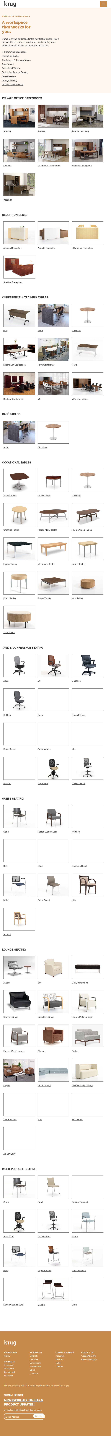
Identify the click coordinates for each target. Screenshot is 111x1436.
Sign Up (38, 1416)
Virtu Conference (80, 398)
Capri (40, 1202)
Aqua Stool (43, 783)
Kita (74, 900)
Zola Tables (9, 632)
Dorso (40, 715)
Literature (34, 1359)
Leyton (6, 1085)
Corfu (6, 831)
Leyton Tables (10, 564)
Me (73, 749)
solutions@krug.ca (89, 1359)
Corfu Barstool (79, 1270)
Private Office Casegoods (14, 51)
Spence (7, 934)
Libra (74, 1304)
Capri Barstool (44, 1270)
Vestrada (7, 199)
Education (8, 1375)
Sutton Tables (44, 598)
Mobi (5, 900)
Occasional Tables (11, 68)
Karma (75, 1236)
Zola (40, 1119)
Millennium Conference (14, 364)
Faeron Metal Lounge (82, 1016)
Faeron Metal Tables (47, 529)
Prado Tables (9, 598)
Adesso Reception (12, 247)
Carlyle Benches (80, 982)
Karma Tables (78, 564)
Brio (40, 982)
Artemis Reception (46, 247)
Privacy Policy (45, 1386)
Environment (35, 1366)
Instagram (60, 1355)
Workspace (9, 1368)
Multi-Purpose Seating (12, 84)
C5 (39, 680)
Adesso (7, 131)
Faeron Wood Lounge (13, 1051)
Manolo (41, 1304)
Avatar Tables (10, 495)
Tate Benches (10, 1119)
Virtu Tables (77, 598)
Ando (40, 330)
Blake (40, 865)
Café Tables (8, 64)
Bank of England (80, 1202)
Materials (34, 1355)
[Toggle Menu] (103, 4)
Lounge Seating (9, 80)
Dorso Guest (44, 900)
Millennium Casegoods (49, 165)
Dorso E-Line (78, 715)
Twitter (58, 1362)
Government (9, 1371)
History (7, 1355)
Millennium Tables (46, 564)
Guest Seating (9, 76)
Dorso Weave (44, 749)
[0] (95, 4)
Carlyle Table (44, 495)
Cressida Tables (11, 529)
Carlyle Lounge (10, 1016)
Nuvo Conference (46, 364)
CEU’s (32, 1369)
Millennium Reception (82, 247)
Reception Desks (10, 55)
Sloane (41, 1051)
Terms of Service (59, 1386)
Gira (5, 330)
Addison (76, 831)
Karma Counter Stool (13, 1304)
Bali (5, 865)
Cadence (76, 680)
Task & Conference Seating (15, 72)
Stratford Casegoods (82, 165)
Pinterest (59, 1359)
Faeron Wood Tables (82, 529)
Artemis (41, 131)
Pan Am (7, 783)
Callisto (7, 715)
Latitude (7, 165)
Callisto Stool (78, 783)
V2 (39, 398)
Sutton (75, 1051)
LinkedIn (59, 1366)
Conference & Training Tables (16, 60)
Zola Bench (77, 1119)
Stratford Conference (13, 398)
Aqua (6, 680)
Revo (74, 364)
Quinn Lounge (44, 1085)
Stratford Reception (12, 282)
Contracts (34, 1373)
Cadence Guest (79, 865)
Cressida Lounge (46, 1016)
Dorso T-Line (9, 749)
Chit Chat (76, 330)
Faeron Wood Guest (47, 831)
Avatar (6, 982)
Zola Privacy (9, 1153)
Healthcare (8, 1364)
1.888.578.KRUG (88, 1355)
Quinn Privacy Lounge (82, 1085)
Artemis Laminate (80, 131)
